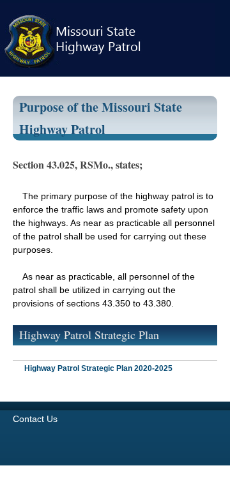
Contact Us (35, 419)
